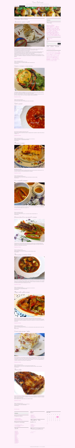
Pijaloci (47, 31)
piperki (19, 139)
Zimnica (42, 6)
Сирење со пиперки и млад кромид (23, 66)
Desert (39, 6)
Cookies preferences (33, 431)
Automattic (43, 446)
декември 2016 (17, 440)
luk (16, 62)
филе (35, 251)
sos (25, 213)
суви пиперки (49, 60)
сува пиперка (31, 62)
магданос (47, 57)
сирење (28, 62)
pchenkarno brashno (21, 213)
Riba (58, 32)
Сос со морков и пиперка (21, 181)
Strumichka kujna (46, 6)
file (16, 251)
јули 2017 (16, 435)
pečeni (16, 404)
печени (21, 404)
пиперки (28, 139)
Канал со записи (33, 416)
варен (23, 139)
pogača (47, 54)
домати (49, 56)
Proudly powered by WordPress (33, 446)
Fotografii (56, 6)
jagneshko (18, 251)
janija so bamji (17, 288)
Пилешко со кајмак (19, 143)
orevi (17, 62)
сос (37, 213)
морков (28, 213)
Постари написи (16, 409)
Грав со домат (18, 104)
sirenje (19, 62)
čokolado (59, 54)
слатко (58, 59)
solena (23, 366)
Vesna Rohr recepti (37, 2)
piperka (56, 53)
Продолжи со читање (17, 58)
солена (37, 366)
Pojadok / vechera (23, 100)
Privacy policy (31, 432)
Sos (49, 34)
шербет (54, 60)
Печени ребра (18, 370)
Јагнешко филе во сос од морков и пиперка (25, 217)
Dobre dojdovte (17, 6)
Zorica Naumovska (17, 425)
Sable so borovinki (22, 425)
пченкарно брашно (34, 213)
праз (53, 59)
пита (33, 366)
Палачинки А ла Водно (18, 418)
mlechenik (18, 366)
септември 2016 (17, 442)
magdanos (47, 53)
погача (51, 59)
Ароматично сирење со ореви (22, 22)
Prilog (56, 33)
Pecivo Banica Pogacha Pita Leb (33, 6)
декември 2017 (16, 432)
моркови (29, 251)
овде (18, 133)
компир (26, 288)
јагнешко (26, 251)
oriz (54, 53)
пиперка (32, 251)
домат (26, 139)
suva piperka (23, 62)
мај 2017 (16, 436)
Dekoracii (50, 6)
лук (26, 213)
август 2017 (16, 434)
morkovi (21, 251)
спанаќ (47, 60)
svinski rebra (19, 404)
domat (16, 139)
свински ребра (24, 404)
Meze (58, 29)
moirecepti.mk (32, 426)
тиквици (52, 60)
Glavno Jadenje (22, 6)
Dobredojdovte (19, 176)
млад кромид (50, 57)
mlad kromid (50, 53)
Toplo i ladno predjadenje (53, 35)
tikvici (57, 54)
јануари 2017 (16, 439)
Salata (47, 34)
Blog (53, 6)
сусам (34, 62)
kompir (20, 288)
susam (20, 62)
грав (24, 139)
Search (47, 42)
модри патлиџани (48, 58)
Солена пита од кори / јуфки (22, 331)
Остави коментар (16, 63)
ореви (26, 62)
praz (49, 54)
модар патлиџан (55, 57)
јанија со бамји (23, 288)
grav (18, 139)
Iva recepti (26, 6)
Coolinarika (32, 424)
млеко (29, 366)
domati (49, 52)
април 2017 (16, 437)
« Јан (47, 423)
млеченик (31, 366)
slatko (52, 54)
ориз (55, 58)
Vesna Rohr (21, 99)
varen (21, 139)
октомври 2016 (17, 441)
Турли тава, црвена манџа (22, 292)
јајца (27, 366)
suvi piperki (55, 54)
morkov (17, 213)
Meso (25, 176)
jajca (16, 366)
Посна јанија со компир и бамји (22, 255)
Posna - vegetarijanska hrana (52, 32)
